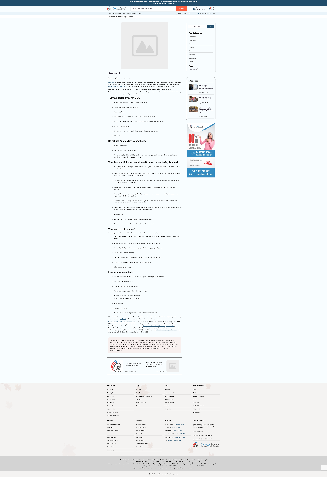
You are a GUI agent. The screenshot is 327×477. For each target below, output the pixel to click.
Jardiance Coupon (112, 440)
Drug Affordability (169, 393)
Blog (124, 17)
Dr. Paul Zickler (169, 399)
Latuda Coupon (111, 443)
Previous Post (131, 371)
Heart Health (192, 40)
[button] (181, 8)
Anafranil (111, 82)
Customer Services (198, 396)
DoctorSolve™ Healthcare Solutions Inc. (122, 322)
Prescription (192, 54)
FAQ (194, 399)
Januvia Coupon (111, 437)
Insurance (196, 402)
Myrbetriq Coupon (141, 424)
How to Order (111, 409)
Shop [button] (110, 13)
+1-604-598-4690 (180, 434)
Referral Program (169, 402)
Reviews (167, 405)
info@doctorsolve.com (168, 3)
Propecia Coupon (141, 427)
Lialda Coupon (111, 446)
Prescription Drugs (141, 402)
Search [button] (210, 26)
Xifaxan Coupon (140, 450)
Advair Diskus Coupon (113, 424)
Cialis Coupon (111, 427)
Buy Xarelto (110, 405)
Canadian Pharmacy (115, 17)
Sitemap (138, 405)
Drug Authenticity (169, 396)
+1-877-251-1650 (177, 427)
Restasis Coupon (140, 434)
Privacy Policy (197, 409)
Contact (140, 13)
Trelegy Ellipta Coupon (142, 443)
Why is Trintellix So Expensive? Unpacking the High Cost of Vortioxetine (206, 87)
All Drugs (138, 389)
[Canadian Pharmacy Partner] (116, 8)
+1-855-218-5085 (177, 430)
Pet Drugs (138, 399)
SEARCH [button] (181, 8)
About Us (167, 389)
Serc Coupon (139, 437)
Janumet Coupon (112, 434)
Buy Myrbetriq (111, 399)
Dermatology (192, 36)
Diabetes (191, 61)
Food (190, 51)
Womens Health (193, 58)
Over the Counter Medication (144, 396)
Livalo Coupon (111, 450)
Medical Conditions (198, 405)
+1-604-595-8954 (179, 437)
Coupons (110, 420)
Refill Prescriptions (112, 412)
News (190, 43)
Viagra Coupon (140, 446)
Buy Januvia (110, 396)
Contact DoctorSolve (113, 415)
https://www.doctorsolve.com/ (166, 330)
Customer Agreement (199, 393)
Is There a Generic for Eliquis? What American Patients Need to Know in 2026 (206, 110)
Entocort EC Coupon (113, 430)
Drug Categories (140, 393)
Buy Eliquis (110, 393)
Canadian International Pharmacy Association (158, 326)
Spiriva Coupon (140, 440)
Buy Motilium (110, 402)
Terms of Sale (197, 412)
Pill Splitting (168, 409)
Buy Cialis (110, 389)
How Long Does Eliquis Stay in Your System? (205, 98)
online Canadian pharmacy (117, 86)
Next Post (159, 371)
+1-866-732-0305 (184, 13)
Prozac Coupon (140, 430)
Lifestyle (191, 47)
